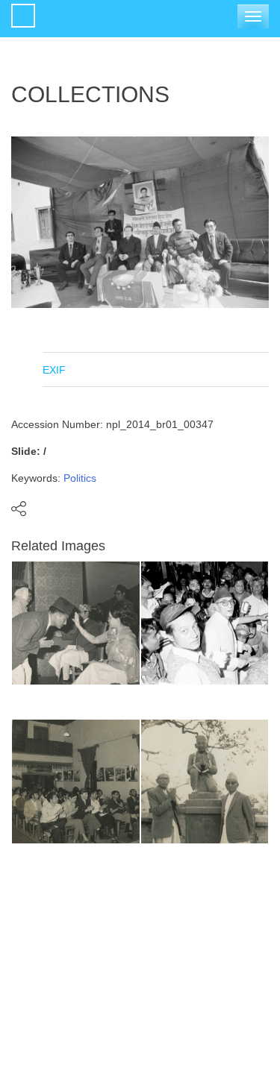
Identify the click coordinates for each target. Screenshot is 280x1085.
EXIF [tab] (54, 370)
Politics (79, 478)
